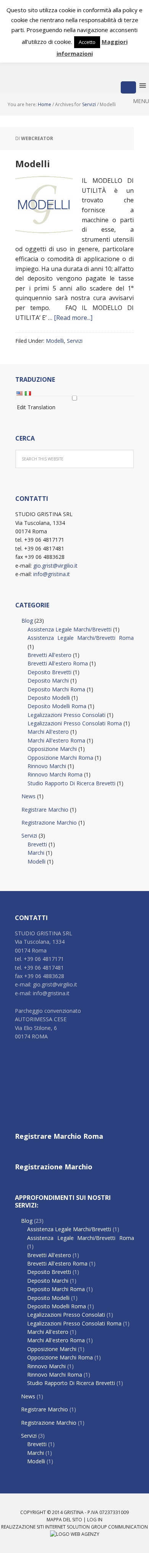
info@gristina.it (51, 574)
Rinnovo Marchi (47, 766)
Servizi (75, 340)
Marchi (36, 852)
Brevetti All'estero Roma (58, 663)
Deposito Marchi (48, 680)
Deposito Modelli (49, 697)
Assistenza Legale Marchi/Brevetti (70, 629)
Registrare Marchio (44, 809)
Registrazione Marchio (49, 822)
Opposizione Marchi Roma (60, 757)
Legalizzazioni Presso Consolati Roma (75, 723)
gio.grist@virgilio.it (55, 565)
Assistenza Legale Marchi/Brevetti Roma (81, 637)
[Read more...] (73, 317)
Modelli (32, 163)
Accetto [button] (87, 42)
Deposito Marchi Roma (56, 689)
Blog (27, 620)
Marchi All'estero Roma (56, 740)
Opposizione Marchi (52, 748)
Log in (94, 1519)
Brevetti (37, 844)
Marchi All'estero (48, 731)
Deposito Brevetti (49, 672)
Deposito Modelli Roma (57, 706)
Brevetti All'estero (49, 655)
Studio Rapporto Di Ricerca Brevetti (71, 783)
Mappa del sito (64, 1519)
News (28, 796)
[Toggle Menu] (128, 87)
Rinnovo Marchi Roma (55, 774)
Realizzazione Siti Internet (33, 1527)
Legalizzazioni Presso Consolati (66, 714)
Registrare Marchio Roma (59, 1136)
